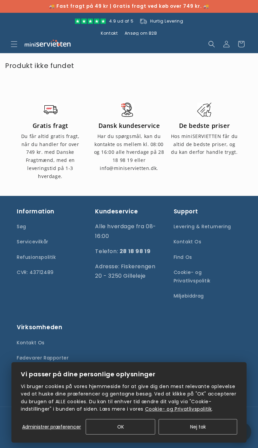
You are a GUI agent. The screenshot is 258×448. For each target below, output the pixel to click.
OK (120, 426)
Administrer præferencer (51, 426)
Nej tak (198, 426)
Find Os (183, 257)
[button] (14, 44)
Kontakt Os (188, 241)
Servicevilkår (32, 241)
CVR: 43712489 (35, 272)
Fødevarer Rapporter (43, 357)
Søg (21, 226)
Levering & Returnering (202, 226)
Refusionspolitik (36, 257)
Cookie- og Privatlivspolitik (192, 276)
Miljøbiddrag (189, 295)
